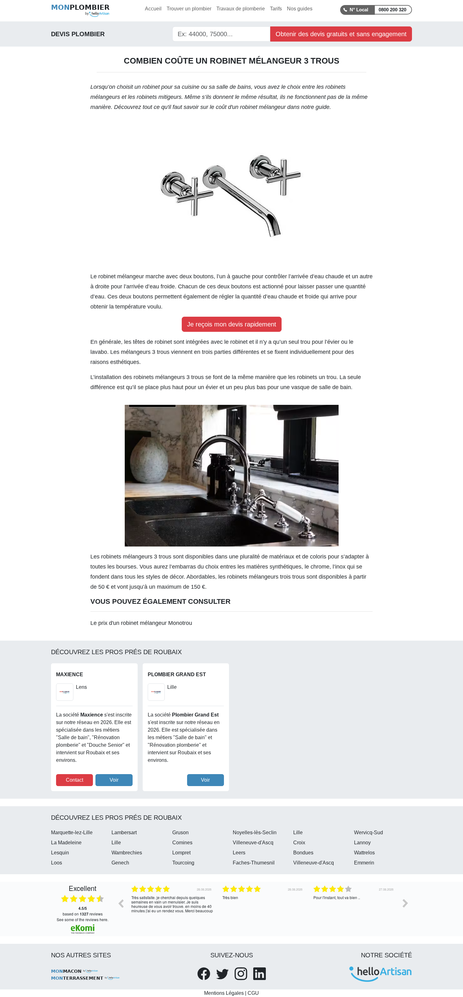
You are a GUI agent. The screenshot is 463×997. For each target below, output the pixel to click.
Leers (239, 852)
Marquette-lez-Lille (72, 832)
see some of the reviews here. (82, 919)
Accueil (153, 8)
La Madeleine (66, 842)
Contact (74, 780)
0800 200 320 (392, 9)
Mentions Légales (224, 993)
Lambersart (124, 832)
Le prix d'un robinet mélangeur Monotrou (141, 623)
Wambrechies (126, 852)
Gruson (180, 832)
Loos (56, 862)
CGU (253, 993)
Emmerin (364, 862)
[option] (172, 908)
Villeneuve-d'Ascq (253, 842)
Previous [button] (120, 903)
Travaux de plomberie (240, 8)
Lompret (181, 852)
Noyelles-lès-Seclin (255, 832)
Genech (120, 862)
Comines (182, 842)
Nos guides (299, 8)
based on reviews (83, 911)
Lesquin (60, 852)
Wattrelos (364, 852)
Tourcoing (183, 862)
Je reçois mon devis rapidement (231, 324)
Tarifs (276, 8)
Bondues (303, 852)
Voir (114, 780)
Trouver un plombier (189, 8)
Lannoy (362, 842)
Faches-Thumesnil (254, 862)
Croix (299, 842)
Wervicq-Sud (368, 832)
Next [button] (405, 903)
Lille (298, 832)
